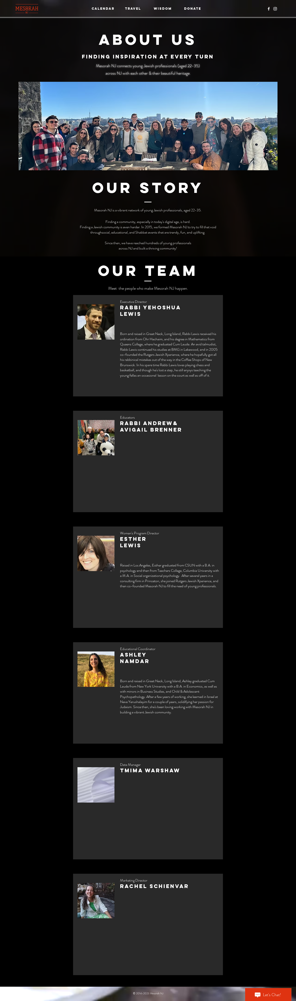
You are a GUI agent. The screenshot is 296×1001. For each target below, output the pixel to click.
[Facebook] (268, 8)
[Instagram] (275, 8)
